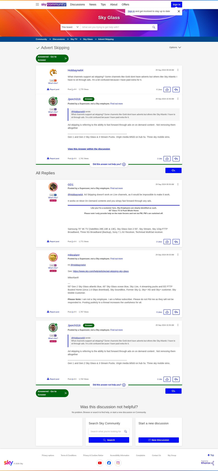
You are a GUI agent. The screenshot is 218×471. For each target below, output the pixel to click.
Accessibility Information (119, 455)
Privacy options (48, 455)
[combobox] (115, 27)
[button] (178, 70)
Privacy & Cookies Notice (93, 455)
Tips (103, 4)
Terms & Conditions (68, 455)
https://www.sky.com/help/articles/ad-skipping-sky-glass (101, 271)
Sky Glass (109, 17)
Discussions (77, 4)
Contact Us (156, 455)
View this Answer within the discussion (89, 149)
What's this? (53, 83)
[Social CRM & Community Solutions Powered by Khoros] (207, 463)
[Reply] (176, 89)
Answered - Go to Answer (52, 58)
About (113, 4)
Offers (125, 4)
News (92, 4)
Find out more (116, 104)
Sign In (176, 4)
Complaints (140, 455)
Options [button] (173, 47)
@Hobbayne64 (78, 112)
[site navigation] (37, 4)
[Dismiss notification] (179, 11)
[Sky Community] (53, 4)
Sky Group (172, 455)
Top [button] (212, 455)
